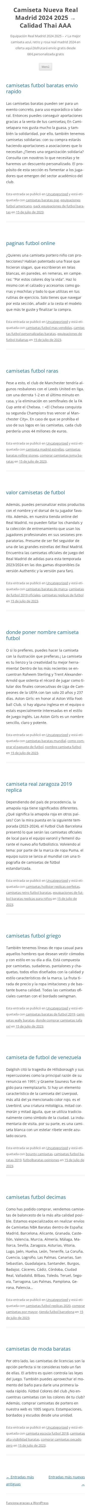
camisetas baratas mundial (46, 741)
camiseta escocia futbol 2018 (47, 1433)
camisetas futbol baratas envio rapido (42, 88)
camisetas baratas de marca (46, 589)
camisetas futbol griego (33, 935)
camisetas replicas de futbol (62, 595)
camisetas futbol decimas (36, 1197)
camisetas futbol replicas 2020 (48, 1305)
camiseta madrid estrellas (45, 449)
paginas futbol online (30, 243)
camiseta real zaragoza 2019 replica (39, 787)
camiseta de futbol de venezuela (43, 1057)
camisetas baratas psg (42, 200)
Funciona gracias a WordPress (27, 1503)
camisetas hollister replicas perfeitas (53, 886)
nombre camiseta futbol (63, 747)
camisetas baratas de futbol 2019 (50, 1014)
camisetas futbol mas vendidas (49, 327)
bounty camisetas (39, 1154)
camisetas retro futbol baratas (28, 892)
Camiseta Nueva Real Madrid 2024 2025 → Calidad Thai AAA (45, 17)
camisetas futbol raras (32, 370)
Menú (45, 67)
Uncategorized (57, 194)
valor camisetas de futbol (35, 492)
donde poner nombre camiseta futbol (42, 635)
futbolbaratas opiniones (41, 1160)
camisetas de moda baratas (38, 1348)
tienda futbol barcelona (56, 1311)
